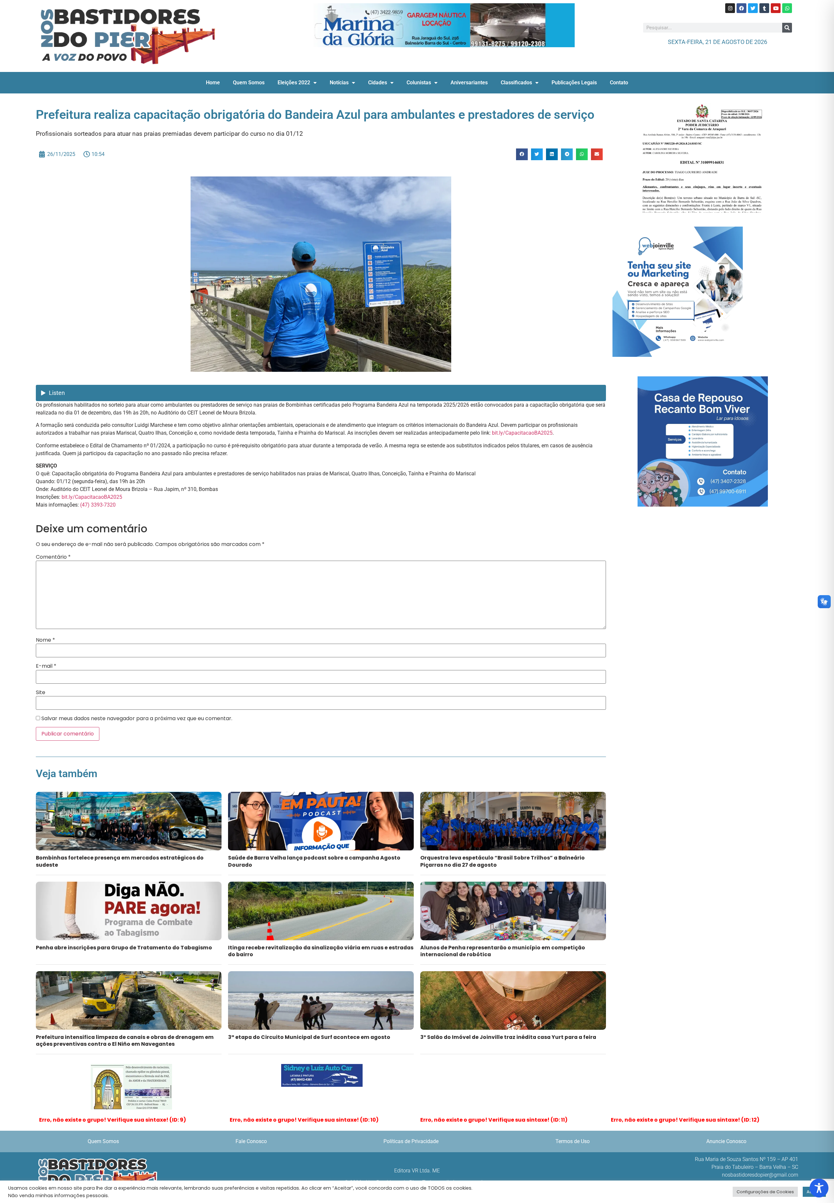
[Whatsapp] (787, 8)
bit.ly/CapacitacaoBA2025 (522, 433)
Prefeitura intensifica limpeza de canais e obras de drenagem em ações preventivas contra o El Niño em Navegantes (125, 1040)
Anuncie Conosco (726, 1141)
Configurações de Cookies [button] (765, 1192)
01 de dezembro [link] (92, 413)
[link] (522, 433)
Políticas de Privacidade (411, 1141)
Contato (619, 82)
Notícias (339, 82)
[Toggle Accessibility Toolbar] (819, 1188)
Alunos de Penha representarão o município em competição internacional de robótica (502, 951)
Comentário (53, 557)
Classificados (516, 82)
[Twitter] (753, 8)
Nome (45, 640)
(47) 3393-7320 (98, 505)
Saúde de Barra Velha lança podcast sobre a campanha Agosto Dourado (314, 861)
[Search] (787, 28)
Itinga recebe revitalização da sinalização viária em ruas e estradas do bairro (320, 951)
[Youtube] (776, 8)
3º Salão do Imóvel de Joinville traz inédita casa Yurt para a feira (508, 1037)
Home (213, 82)
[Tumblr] (764, 8)
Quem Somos (249, 82)
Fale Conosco (251, 1141)
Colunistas (419, 82)
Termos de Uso (572, 1141)
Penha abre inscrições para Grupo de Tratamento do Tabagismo (124, 947)
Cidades (377, 82)
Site (40, 692)
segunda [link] (83, 481)
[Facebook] (741, 8)
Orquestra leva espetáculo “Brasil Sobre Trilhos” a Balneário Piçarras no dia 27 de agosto (502, 861)
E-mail (46, 666)
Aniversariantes (469, 82)
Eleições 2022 (294, 82)
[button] (522, 154)
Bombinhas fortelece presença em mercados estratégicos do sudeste (120, 861)
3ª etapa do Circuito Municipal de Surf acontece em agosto (309, 1037)
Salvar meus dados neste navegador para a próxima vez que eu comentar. (136, 718)
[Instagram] (730, 8)
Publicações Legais (574, 82)
